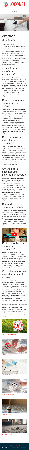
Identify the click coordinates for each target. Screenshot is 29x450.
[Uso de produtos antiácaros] (14, 326)
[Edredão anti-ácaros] (14, 386)
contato (11, 445)
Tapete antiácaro (7, 434)
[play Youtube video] (14, 235)
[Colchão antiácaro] (14, 366)
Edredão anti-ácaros (8, 394)
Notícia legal (17, 445)
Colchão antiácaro (7, 374)
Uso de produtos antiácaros (10, 334)
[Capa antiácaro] (14, 346)
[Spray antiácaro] (14, 406)
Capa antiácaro (6, 354)
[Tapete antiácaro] (14, 426)
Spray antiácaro (6, 414)
